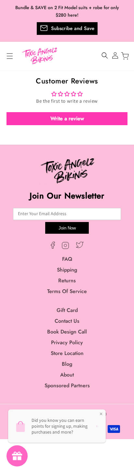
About (67, 374)
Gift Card (67, 310)
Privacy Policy (67, 342)
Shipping (67, 269)
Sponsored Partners (67, 385)
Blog (67, 364)
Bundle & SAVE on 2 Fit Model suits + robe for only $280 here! (67, 11)
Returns (67, 280)
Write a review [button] (67, 118)
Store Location (67, 353)
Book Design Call (67, 331)
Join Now (67, 228)
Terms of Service (67, 291)
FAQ (67, 259)
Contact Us (67, 321)
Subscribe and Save (72, 28)
